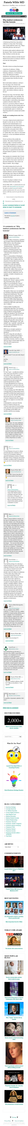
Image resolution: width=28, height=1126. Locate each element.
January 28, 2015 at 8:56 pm (16, 635)
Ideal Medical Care (11, 814)
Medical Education (11, 816)
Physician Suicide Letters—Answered (13, 833)
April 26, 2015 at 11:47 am (15, 678)
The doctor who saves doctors (14, 948)
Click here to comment (10, 708)
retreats (14, 188)
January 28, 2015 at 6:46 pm (14, 608)
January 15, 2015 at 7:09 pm (14, 369)
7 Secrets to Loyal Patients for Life (14, 201)
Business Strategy (11, 807)
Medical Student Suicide (12, 818)
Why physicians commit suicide (14, 1104)
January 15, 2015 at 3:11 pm (14, 352)
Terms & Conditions (19, 1121)
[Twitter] (17, 10)
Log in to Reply (8, 346)
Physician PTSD (10, 827)
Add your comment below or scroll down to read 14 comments (14, 204)
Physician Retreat (10, 829)
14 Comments (6, 25)
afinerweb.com (14, 1124)
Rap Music (9, 836)
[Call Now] (14, 13)
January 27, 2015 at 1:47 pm (14, 516)
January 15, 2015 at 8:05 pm (14, 448)
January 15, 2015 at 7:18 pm (16, 420)
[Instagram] (14, 10)
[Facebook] (11, 10)
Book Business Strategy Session (14, 790)
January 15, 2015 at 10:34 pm (12, 489)
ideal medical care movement (17, 186)
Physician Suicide (11, 831)
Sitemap (14, 1117)
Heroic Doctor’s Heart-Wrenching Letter (15, 198)
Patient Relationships (11, 820)
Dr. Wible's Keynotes (11, 811)
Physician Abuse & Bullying (13, 825)
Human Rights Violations (12, 812)
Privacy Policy (7, 1121)
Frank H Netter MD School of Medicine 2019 (14, 889)
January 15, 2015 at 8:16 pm (16, 471)
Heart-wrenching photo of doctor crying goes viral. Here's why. (14, 998)
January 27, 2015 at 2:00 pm (14, 561)
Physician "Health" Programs (13, 823)
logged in (13, 215)
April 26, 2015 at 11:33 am (13, 648)
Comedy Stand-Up (11, 809)
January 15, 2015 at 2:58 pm (14, 237)
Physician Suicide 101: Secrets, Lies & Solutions (14, 1086)
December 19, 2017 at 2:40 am (14, 695)
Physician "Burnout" (11, 822)
